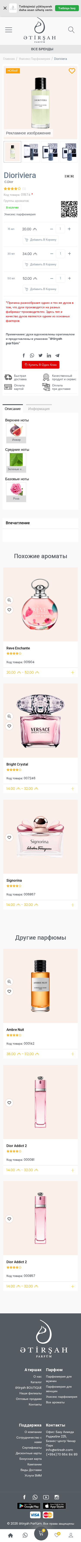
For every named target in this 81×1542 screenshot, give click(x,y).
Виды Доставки (31, 1470)
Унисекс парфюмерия (34, 59)
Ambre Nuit (15, 1030)
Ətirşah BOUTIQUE (28, 1388)
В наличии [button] (12, 207)
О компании (33, 1432)
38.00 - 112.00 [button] (22, 1053)
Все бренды (42, 49)
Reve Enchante (18, 648)
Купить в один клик (42, 364)
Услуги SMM (33, 1475)
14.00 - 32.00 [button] (22, 788)
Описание (13, 409)
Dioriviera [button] (60, 59)
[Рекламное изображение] (40, 604)
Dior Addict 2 (16, 1146)
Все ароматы (55, 1402)
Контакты (35, 1404)
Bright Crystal (17, 764)
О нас (37, 1376)
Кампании (34, 1464)
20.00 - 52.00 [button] (22, 672)
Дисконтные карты (29, 1453)
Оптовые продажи (29, 1399)
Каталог (36, 1382)
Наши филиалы (30, 1393)
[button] (9, 600)
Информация (39, 409)
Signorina (14, 880)
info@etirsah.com (59, 1450)
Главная (9, 59)
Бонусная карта (30, 1459)
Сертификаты (32, 1447)
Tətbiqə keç (67, 8)
